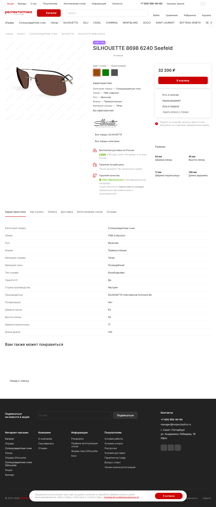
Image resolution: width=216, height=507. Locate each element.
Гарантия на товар (115, 457)
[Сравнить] (201, 54)
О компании (45, 438)
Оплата (52, 211)
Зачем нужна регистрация (120, 467)
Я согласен (169, 496)
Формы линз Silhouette (84, 451)
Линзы (8, 452)
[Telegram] (164, 448)
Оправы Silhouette (15, 457)
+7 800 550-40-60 (151, 3)
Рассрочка (111, 448)
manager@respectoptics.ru (176, 424)
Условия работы (114, 438)
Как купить (37, 211)
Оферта (207, 498)
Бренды (9, 474)
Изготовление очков (90, 211)
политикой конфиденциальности (121, 497)
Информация (79, 432)
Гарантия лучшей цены (111, 164)
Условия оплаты (114, 443)
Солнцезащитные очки (18, 448)
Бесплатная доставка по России (116, 150)
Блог (74, 455)
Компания (44, 432)
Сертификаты (46, 443)
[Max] (178, 448)
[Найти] (144, 13)
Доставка (67, 211)
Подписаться (125, 415)
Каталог (9, 438)
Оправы (9, 443)
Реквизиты (77, 438)
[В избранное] (194, 54)
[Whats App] (171, 448)
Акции (8, 469)
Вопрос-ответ (113, 462)
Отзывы (112, 211)
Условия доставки (115, 452)
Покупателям (113, 432)
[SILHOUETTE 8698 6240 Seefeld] (45, 81)
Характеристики (15, 211)
